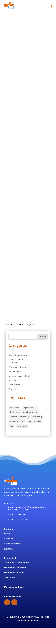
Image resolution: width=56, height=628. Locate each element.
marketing (37, 417)
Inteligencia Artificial (19, 376)
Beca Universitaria (17, 355)
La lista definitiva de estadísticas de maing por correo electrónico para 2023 (27, 113)
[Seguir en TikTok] (14, 602)
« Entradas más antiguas (20, 324)
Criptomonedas (16, 359)
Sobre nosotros (12, 543)
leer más (16, 46)
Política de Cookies (14, 572)
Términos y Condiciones (16, 562)
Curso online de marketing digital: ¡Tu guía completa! (28, 25)
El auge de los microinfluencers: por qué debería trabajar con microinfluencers (26, 203)
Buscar (42, 336)
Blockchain (14, 408)
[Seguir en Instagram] (7, 602)
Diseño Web (14, 371)
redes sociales (34, 421)
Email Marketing (30, 412)
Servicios (8, 538)
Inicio (7, 533)
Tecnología (14, 384)
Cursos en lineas (17, 367)
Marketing (32, 76)
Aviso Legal (10, 577)
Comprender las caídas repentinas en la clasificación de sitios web (26, 248)
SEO (11, 426)
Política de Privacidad (15, 567)
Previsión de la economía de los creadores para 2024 (26, 70)
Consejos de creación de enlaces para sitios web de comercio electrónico (27, 293)
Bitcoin (14, 362)
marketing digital (17, 421)
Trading (12, 389)
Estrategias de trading (19, 417)
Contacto (9, 549)
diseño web (15, 412)
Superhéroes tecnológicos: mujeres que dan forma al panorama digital (23, 158)
